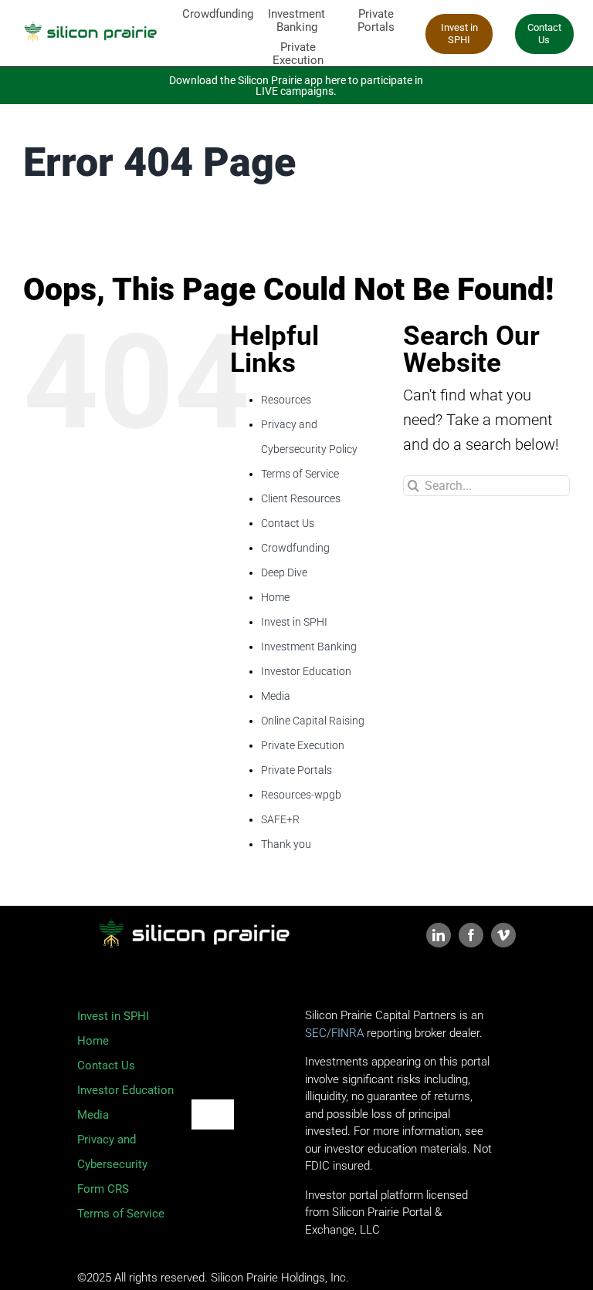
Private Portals (296, 770)
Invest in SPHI (294, 622)
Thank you (286, 844)
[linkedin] (438, 935)
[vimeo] (503, 935)
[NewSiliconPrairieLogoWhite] (193, 913)
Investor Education (306, 671)
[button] (544, 34)
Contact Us (287, 523)
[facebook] (471, 935)
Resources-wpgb (301, 795)
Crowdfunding (295, 548)
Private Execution (302, 745)
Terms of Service (300, 474)
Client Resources (301, 498)
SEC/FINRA (336, 1033)
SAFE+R (280, 819)
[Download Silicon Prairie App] (296, 85)
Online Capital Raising (312, 720)
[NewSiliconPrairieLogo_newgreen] (89, 21)
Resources (286, 399)
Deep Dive (284, 572)
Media (275, 696)
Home (275, 597)
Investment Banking (309, 646)
